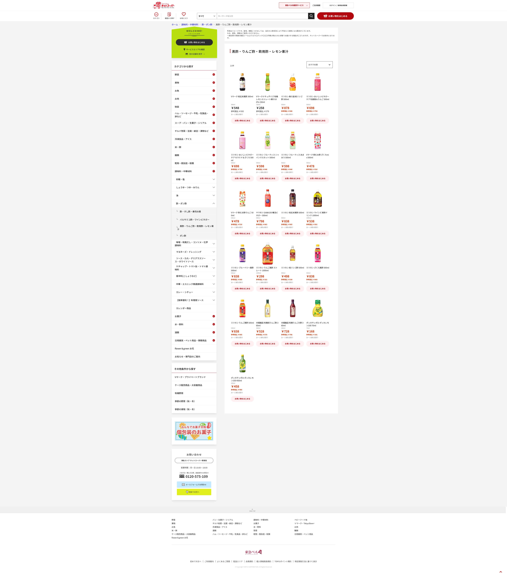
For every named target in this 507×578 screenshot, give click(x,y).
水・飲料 (257, 527)
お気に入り (184, 18)
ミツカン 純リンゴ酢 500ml (292, 267)
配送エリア (238, 561)
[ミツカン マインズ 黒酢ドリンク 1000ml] (317, 198)
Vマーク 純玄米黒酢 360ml (242, 96)
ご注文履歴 (316, 5)
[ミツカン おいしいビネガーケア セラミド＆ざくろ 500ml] (242, 140)
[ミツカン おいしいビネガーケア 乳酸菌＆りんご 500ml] (317, 82)
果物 (173, 523)
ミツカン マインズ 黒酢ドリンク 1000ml (316, 214)
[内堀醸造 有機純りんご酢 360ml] (267, 308)
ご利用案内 (209, 561)
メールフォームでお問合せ (196, 484)
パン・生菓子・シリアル (223, 519)
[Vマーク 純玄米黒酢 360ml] (242, 82)
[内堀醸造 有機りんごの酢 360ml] (292, 308)
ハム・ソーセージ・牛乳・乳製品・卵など (230, 534)
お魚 (173, 527)
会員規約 (249, 561)
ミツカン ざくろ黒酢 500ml (317, 267)
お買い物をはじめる (337, 16)
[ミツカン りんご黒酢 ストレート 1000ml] (267, 253)
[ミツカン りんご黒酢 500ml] (242, 308)
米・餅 (174, 530)
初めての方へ (194, 492)
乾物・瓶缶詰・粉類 (261, 534)
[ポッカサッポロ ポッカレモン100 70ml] (317, 308)
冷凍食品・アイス (220, 527)
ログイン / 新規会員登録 (338, 5)
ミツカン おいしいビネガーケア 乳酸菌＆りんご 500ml (317, 98)
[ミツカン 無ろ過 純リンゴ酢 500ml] (292, 82)
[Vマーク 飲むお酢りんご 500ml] (242, 198)
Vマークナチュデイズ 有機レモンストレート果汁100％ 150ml (267, 99)
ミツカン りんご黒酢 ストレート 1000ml (266, 269)
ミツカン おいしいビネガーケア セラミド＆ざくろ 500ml (242, 157)
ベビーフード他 (300, 519)
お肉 (296, 527)
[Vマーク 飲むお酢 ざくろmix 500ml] (317, 140)
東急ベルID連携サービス (294, 5)
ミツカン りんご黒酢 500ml (242, 322)
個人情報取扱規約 (263, 561)
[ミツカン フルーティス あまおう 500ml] (292, 140)
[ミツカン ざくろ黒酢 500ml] (317, 253)
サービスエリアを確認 (195, 49)
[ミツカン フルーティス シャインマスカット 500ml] (267, 140)
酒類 (214, 530)
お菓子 (256, 523)
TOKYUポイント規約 (282, 561)
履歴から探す (169, 18)
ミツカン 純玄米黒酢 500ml (292, 212)
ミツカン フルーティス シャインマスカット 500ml (267, 156)
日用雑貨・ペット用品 (303, 534)
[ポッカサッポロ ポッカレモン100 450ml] (242, 363)
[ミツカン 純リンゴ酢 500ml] (292, 253)
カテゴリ (156, 18)
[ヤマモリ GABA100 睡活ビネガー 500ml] (267, 198)
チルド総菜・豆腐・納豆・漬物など (227, 523)
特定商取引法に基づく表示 (306, 561)
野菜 (173, 519)
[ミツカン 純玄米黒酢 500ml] (292, 198)
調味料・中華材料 (260, 519)
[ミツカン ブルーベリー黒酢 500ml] (242, 253)
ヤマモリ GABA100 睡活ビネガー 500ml (267, 214)
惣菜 (255, 530)
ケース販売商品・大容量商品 (184, 534)
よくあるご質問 (223, 561)
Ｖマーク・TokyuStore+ (304, 523)
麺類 (296, 530)
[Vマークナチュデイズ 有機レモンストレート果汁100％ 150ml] (267, 82)
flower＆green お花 (180, 537)
